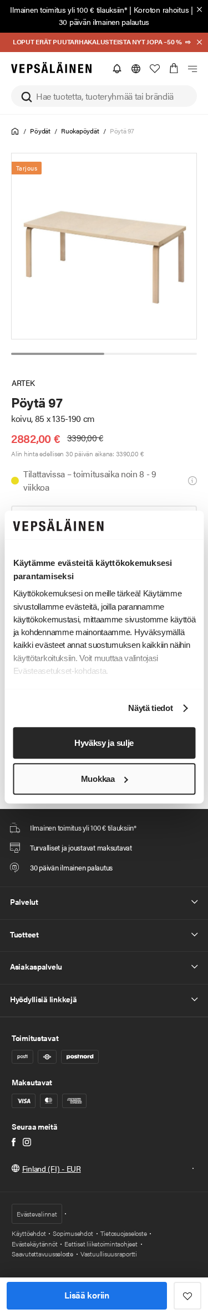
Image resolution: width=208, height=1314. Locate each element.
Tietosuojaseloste (123, 1233)
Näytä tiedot (150, 708)
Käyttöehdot (28, 1233)
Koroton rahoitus (161, 9)
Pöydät (40, 131)
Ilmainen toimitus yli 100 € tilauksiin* (68, 9)
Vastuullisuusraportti (108, 1254)
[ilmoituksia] (117, 68)
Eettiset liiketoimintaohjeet (100, 1244)
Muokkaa (98, 779)
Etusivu (15, 131)
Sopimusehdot (73, 1233)
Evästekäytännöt (34, 1244)
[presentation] (104, 246)
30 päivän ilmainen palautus (104, 21)
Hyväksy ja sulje (104, 743)
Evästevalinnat (37, 1214)
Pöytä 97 (122, 131)
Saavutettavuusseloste (42, 1254)
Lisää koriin (86, 1295)
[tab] (57, 354)
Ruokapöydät (80, 131)
